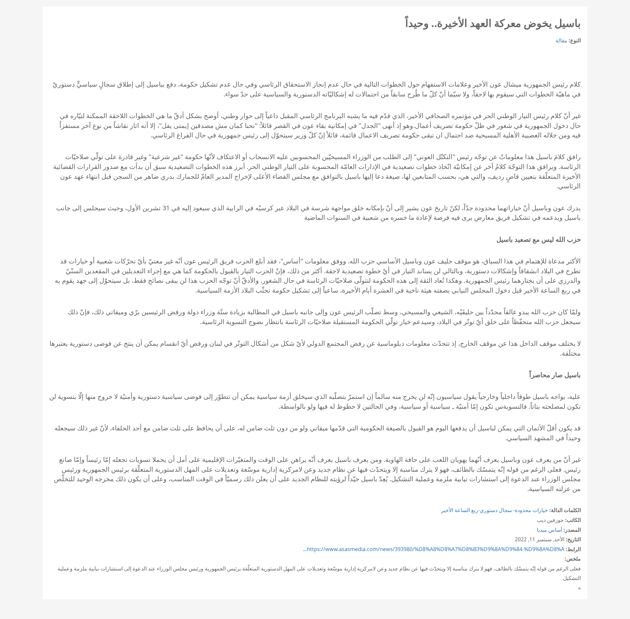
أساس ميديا (549, 529)
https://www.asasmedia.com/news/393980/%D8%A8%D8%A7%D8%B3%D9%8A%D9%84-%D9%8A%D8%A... (433, 549)
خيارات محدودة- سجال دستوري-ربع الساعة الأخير (494, 510)
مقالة (561, 40)
